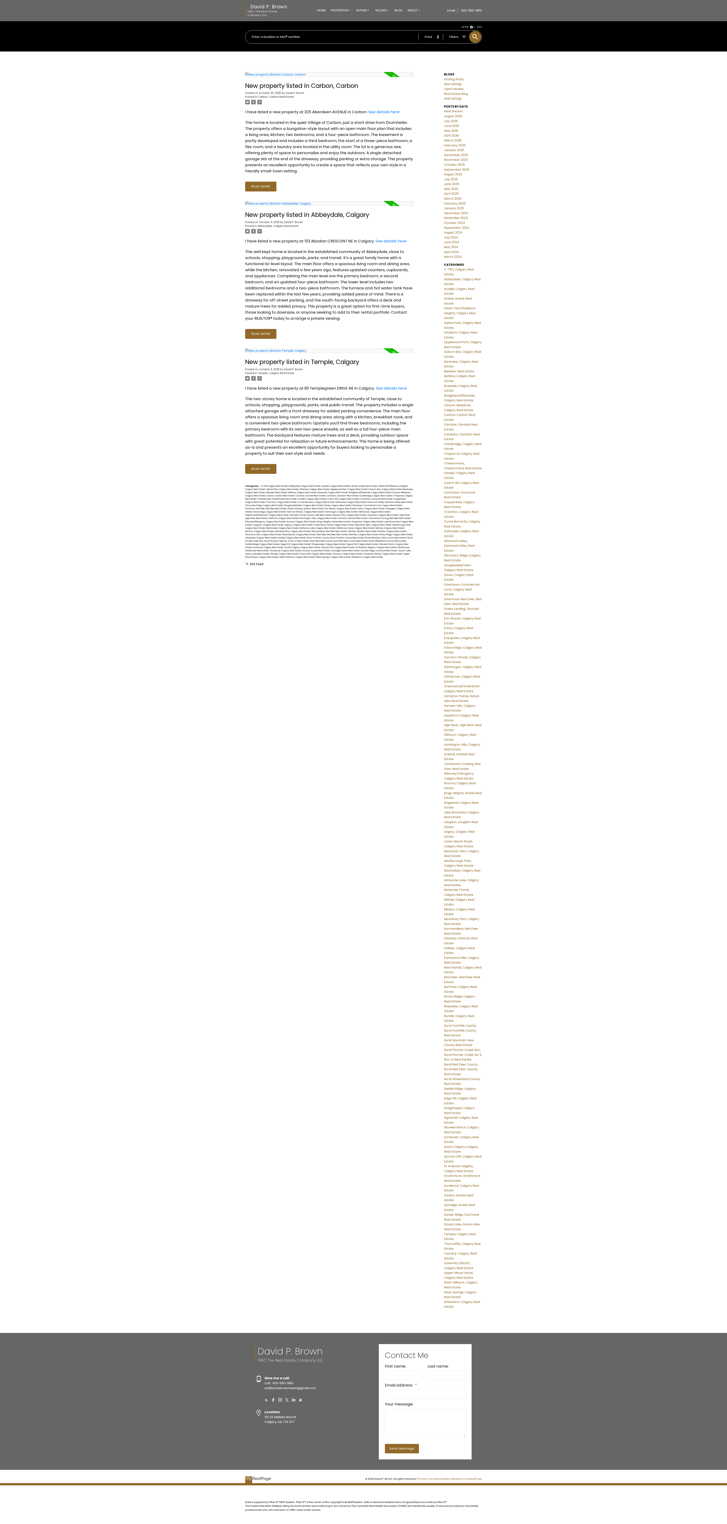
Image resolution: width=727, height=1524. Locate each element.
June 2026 (451, 126)
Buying (361, 10)
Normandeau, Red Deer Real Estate (329, 531)
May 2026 (451, 131)
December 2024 (456, 213)
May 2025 (451, 189)
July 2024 (451, 237)
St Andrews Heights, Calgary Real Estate (376, 547)
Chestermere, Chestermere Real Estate (277, 499)
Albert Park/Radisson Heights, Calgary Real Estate (460, 313)
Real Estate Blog (456, 94)
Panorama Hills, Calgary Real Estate (263, 534)
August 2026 (453, 116)
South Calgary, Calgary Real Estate (303, 547)
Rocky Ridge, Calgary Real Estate (396, 534)
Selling (381, 10)
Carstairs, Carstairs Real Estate (343, 495)
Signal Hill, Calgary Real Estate (362, 544)
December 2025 (456, 155)
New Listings (453, 84)
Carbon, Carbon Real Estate (276, 97)
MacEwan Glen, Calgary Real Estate (373, 524)
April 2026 (451, 135)
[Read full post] (329, 76)
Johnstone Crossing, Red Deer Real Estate (390, 518)
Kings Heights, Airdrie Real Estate (334, 521)
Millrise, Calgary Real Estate (390, 528)
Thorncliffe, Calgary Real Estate (316, 553)
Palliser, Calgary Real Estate (392, 531)
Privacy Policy (426, 1478)
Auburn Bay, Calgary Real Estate (385, 489)
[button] (266, 1400)
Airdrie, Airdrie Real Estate (364, 486)
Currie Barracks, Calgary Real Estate (316, 502)
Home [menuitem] (321, 10)
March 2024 (453, 257)
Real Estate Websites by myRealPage (459, 1478)
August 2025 (453, 174)
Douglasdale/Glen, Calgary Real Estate (304, 505)
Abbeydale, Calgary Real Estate (278, 226)
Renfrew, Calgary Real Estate (363, 534)
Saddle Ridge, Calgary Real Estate (262, 544)
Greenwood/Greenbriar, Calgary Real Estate (267, 515)
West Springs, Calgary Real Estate (333, 557)
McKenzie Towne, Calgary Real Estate (356, 528)
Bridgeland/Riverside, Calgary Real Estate (370, 492)
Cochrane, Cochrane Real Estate (376, 499)
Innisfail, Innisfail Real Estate (353, 518)
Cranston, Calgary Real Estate (282, 502)
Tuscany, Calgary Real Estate (347, 553)
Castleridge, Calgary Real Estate (376, 495)
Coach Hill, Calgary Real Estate (343, 499)
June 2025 (451, 184)
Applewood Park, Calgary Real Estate (349, 489)
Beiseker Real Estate (277, 492)
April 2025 (451, 193)
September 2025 (456, 169)
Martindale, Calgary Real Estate (283, 528)
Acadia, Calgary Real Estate (336, 486)
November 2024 (456, 218)
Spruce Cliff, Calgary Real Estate (338, 547)
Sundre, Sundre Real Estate (316, 550)
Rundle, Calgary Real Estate (292, 537)
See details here (383, 112)
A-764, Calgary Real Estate (274, 486)
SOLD (479, 27)
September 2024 (456, 228)
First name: (395, 1366)
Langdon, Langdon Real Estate (268, 524)
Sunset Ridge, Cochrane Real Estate (379, 550)
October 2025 (454, 164)
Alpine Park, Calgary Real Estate (283, 489)
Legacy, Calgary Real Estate (299, 524)
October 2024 (454, 223)
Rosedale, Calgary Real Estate (261, 537)
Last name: (438, 1366)
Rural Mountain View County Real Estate (385, 537)
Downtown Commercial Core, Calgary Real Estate (377, 505)
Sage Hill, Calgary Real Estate (296, 544)
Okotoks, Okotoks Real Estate (362, 531)
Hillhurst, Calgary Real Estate (284, 518)
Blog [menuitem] (398, 10)
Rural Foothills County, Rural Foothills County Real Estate (335, 537)
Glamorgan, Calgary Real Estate (341, 511)
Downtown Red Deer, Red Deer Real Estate (266, 508)
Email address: (399, 1385)
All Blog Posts (454, 79)
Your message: (399, 1404)
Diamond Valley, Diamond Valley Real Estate (390, 502)
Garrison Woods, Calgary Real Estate (305, 511)
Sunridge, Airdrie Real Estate (345, 550)
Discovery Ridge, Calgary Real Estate (264, 505)
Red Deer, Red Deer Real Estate (332, 534)
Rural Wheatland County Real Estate (387, 541)
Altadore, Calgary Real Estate (315, 489)
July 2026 (451, 121)
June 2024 (451, 242)
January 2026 (454, 150)
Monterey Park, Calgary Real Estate (293, 531)
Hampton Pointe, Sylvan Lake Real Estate (311, 515)
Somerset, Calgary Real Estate (268, 547)
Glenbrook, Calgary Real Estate (374, 511)
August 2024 (453, 232)
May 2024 (451, 247)
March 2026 (453, 140)
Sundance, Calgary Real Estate (285, 550)
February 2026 (455, 145)
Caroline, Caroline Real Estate (311, 495)
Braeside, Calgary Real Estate (333, 492)
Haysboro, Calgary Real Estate (383, 515)
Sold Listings (453, 98)
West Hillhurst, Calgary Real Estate (297, 557)
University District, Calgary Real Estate (383, 553)
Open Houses (454, 89)
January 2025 (454, 208)
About (412, 10)
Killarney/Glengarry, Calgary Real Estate (265, 521)
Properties (340, 10)
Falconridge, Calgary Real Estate (269, 511)
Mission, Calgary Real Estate (259, 531)
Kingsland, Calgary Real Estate (367, 521)
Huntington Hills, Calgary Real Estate (318, 518)
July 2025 (451, 179)
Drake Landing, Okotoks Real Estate (305, 508)
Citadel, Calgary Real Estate (312, 499)
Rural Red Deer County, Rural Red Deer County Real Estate (339, 541)
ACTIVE (465, 27)
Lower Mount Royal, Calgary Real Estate (334, 524)
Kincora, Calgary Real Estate (301, 521)
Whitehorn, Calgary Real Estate (367, 557)
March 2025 (453, 198)
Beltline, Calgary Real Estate (302, 492)
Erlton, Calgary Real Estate (371, 508)
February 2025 (455, 203)
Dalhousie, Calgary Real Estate (351, 502)
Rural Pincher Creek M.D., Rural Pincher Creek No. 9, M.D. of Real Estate (463, 1055)
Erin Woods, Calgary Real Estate (340, 508)
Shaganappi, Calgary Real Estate (329, 544)
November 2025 (456, 160)
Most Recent (453, 111)
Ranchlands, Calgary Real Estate (299, 534)
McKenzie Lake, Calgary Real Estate (318, 528)
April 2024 (451, 252)
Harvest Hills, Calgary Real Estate (350, 515)
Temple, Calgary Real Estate (276, 373)
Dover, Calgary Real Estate (338, 505)
